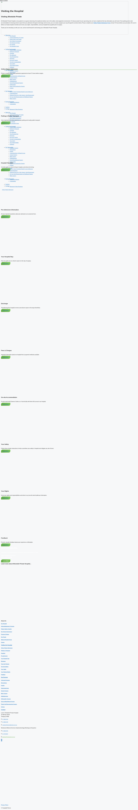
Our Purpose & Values (15, 120)
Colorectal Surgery (14, 70)
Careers (2, 642)
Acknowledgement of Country (17, 114)
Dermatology (13, 72)
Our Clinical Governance (15, 118)
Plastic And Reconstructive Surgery (9, 704)
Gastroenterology (5, 688)
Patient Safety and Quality (16, 116)
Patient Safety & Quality (6, 629)
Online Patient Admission (7, 648)
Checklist (3, 653)
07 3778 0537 (5, 733)
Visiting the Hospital (6, 645)
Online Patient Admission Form (102, 22)
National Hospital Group (6, 639)
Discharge (3, 661)
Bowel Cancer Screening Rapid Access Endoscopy (21, 169)
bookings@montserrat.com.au (8, 736)
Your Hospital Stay (5, 658)
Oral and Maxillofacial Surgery (8, 701)
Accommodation (4, 666)
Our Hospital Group (14, 123)
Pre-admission (4, 656)
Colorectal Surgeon (5, 680)
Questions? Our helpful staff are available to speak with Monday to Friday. (19, 552)
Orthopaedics (13, 161)
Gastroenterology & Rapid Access (17, 76)
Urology (12, 165)
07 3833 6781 (12, 548)
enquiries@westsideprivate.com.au (9, 724)
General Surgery (4, 690)
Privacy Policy (4, 805)
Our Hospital (4, 623)
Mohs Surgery (4, 693)
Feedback (12, 67)
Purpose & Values (5, 634)
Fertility (11, 74)
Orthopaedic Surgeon (6, 698)
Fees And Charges (5, 664)
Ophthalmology (4, 696)
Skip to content (4, 0)
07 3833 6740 (5, 722)
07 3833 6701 (5, 730)
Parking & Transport (5, 650)
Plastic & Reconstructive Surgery (17, 163)
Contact (3, 709)
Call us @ (4, 548)
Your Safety (3, 669)
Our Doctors (4, 677)
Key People (12, 121)
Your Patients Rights (5, 672)
